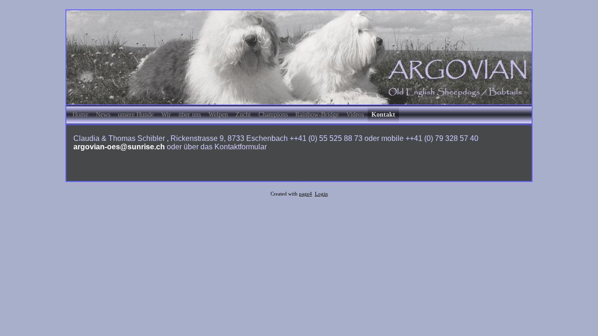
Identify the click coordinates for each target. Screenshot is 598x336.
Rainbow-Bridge (317, 114)
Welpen (218, 114)
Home (80, 114)
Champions (273, 114)
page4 (305, 193)
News (103, 114)
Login (321, 193)
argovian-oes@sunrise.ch (119, 147)
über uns (189, 114)
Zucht (243, 114)
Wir (166, 114)
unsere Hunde (136, 114)
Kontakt (383, 114)
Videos (355, 114)
